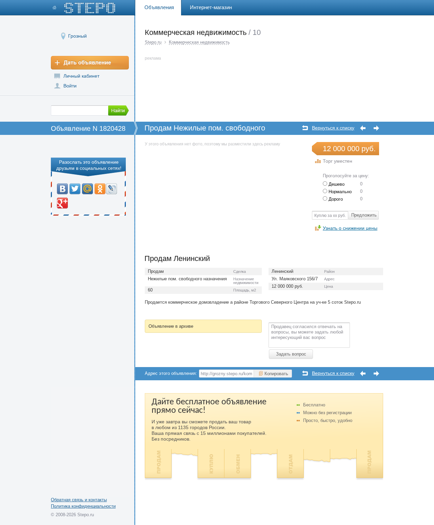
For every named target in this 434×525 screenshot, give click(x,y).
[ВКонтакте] (62, 189)
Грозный (77, 36)
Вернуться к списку (333, 127)
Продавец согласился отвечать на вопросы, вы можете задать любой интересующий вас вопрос (307, 332)
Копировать (276, 373)
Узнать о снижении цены (350, 227)
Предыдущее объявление (363, 128)
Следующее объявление (376, 128)
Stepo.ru (153, 42)
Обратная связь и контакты (79, 499)
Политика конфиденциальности (83, 506)
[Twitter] (75, 189)
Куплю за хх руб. (330, 215)
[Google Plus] (62, 203)
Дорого (335, 199)
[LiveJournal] (111, 189)
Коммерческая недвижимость (199, 42)
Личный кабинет (81, 76)
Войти (70, 85)
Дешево (335, 184)
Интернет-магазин (211, 7)
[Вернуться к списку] (305, 127)
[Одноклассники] (99, 189)
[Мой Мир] (87, 189)
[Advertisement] (202, 195)
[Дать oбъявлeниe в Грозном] (90, 62)
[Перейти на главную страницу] (84, 8)
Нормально (339, 191)
